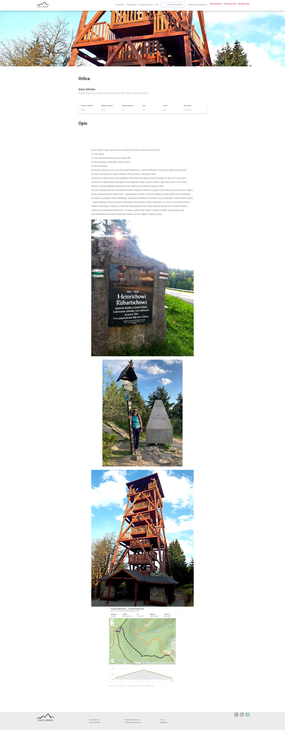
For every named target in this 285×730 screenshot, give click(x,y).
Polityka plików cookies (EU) (197, 5)
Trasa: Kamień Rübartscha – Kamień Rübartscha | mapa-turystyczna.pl (131, 686)
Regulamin (164, 722)
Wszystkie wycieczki (146, 5)
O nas (157, 5)
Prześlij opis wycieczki (174, 5)
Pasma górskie (131, 5)
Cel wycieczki (119, 5)
